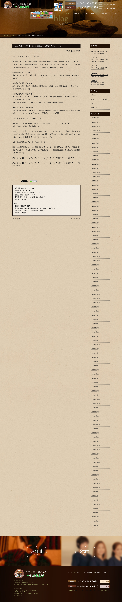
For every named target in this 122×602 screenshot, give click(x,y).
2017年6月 (94, 521)
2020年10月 (94, 353)
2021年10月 (94, 302)
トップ (70, 572)
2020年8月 (94, 361)
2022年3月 (94, 281)
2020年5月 (94, 374)
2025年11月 (94, 126)
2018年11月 (94, 449)
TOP (5, 36)
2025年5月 (94, 151)
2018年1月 (94, 491)
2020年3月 (94, 382)
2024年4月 (94, 206)
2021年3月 (94, 332)
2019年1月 (94, 441)
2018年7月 (94, 466)
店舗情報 (98, 572)
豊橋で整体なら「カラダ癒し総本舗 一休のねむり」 (87, 590)
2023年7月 (94, 244)
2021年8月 (94, 311)
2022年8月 (94, 269)
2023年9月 (94, 235)
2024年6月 (94, 197)
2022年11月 (94, 256)
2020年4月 (94, 378)
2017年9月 (94, 508)
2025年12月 (94, 122)
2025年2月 (94, 164)
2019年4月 (94, 428)
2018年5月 (94, 475)
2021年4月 (94, 328)
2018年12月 (94, 445)
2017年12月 (94, 496)
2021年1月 (94, 340)
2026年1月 (94, 118)
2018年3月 (94, 483)
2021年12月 (94, 294)
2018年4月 (94, 479)
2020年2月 (94, 386)
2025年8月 (94, 139)
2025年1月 (94, 168)
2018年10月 (94, 454)
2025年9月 (94, 134)
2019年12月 (94, 395)
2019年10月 (94, 403)
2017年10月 (94, 504)
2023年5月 (94, 252)
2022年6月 (94, 277)
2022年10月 (94, 260)
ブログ (9, 36)
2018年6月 (94, 470)
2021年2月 (94, 336)
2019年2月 (94, 437)
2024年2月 (94, 214)
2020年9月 (94, 357)
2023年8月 (94, 239)
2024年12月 (94, 172)
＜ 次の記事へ (17, 219)
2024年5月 (94, 202)
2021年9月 (94, 307)
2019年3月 (94, 433)
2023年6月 (94, 248)
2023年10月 (94, 231)
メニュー (78, 572)
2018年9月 (94, 458)
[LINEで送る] (33, 181)
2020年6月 (94, 370)
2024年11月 (94, 176)
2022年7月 (94, 273)
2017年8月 (94, 512)
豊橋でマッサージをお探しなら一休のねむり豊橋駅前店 (99, 51)
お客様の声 (94, 107)
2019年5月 (94, 424)
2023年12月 (94, 223)
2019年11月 (94, 399)
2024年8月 (94, 189)
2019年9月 (94, 407)
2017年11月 (94, 500)
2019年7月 (94, 416)
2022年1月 (94, 290)
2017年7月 (94, 517)
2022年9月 (94, 265)
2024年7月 (94, 193)
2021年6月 (94, 319)
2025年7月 (94, 143)
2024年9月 (94, 185)
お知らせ (14, 36)
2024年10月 (94, 181)
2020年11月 (94, 349)
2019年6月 (94, 420)
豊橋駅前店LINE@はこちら (31, 193)
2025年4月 (94, 155)
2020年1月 (94, 391)
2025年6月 (94, 147)
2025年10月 (94, 130)
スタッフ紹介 (88, 572)
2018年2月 (94, 487)
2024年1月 (94, 218)
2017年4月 (94, 525)
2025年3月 (94, 160)
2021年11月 (94, 298)
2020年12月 (94, 344)
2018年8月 (94, 462)
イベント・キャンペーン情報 (99, 99)
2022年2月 (94, 286)
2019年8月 (94, 412)
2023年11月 (94, 227)
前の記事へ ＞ (76, 219)
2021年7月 (94, 315)
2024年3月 (94, 210)
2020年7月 (94, 365)
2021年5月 (94, 323)
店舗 (92, 103)
